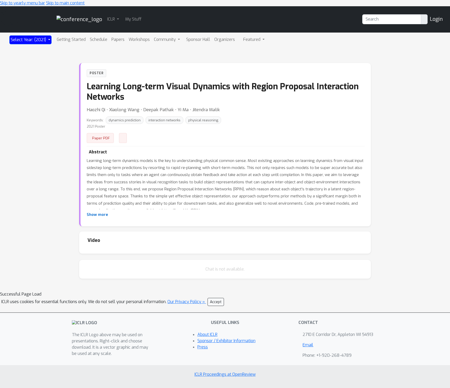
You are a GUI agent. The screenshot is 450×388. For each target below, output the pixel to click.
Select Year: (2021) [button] (29, 39)
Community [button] (165, 39)
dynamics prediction (125, 120)
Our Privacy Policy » (186, 301)
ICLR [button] (111, 19)
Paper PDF (101, 138)
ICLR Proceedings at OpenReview (225, 374)
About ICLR (207, 334)
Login (436, 19)
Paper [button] (123, 138)
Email (308, 345)
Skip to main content (65, 3)
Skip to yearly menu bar (22, 3)
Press (202, 347)
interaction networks (164, 120)
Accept (216, 301)
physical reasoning (203, 120)
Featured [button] (252, 39)
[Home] (79, 19)
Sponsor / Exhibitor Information (226, 340)
